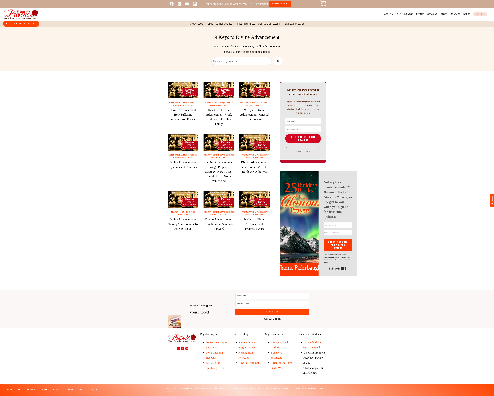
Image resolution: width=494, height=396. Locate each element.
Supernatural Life (178, 103)
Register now (279, 4)
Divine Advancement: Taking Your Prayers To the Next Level (183, 224)
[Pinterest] (179, 4)
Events (420, 14)
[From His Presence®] (21, 14)
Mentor (408, 14)
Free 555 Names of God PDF (21, 24)
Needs (466, 14)
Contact (455, 14)
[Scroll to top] (487, 385)
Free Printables (246, 24)
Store (444, 14)
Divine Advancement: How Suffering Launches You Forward (183, 114)
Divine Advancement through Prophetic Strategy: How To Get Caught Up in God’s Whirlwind (218, 172)
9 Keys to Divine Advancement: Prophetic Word (254, 224)
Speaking (432, 14)
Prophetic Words (219, 158)
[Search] (278, 61)
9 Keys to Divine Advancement (254, 103)
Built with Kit (337, 268)
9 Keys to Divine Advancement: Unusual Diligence (254, 114)
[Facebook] (171, 4)
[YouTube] (187, 4)
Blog (210, 24)
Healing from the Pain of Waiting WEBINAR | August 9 (236, 3)
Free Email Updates (294, 24)
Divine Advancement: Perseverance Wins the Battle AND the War (255, 167)
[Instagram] (195, 4)
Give (398, 14)
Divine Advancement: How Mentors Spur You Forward (218, 224)
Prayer (174, 212)
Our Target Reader (269, 24)
